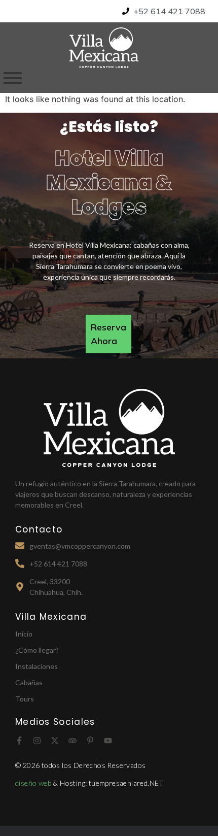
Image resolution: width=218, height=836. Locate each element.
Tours (24, 698)
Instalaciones (36, 666)
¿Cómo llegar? (37, 650)
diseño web (34, 783)
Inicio (23, 633)
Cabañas (29, 682)
